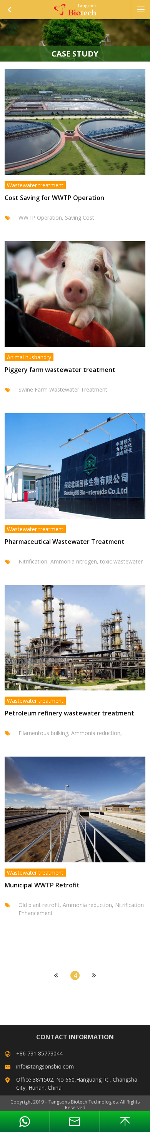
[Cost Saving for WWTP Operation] (75, 122)
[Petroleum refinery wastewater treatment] (75, 638)
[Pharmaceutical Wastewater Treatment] (75, 466)
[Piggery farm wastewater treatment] (75, 294)
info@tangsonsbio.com (45, 1066)
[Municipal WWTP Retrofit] (75, 809)
